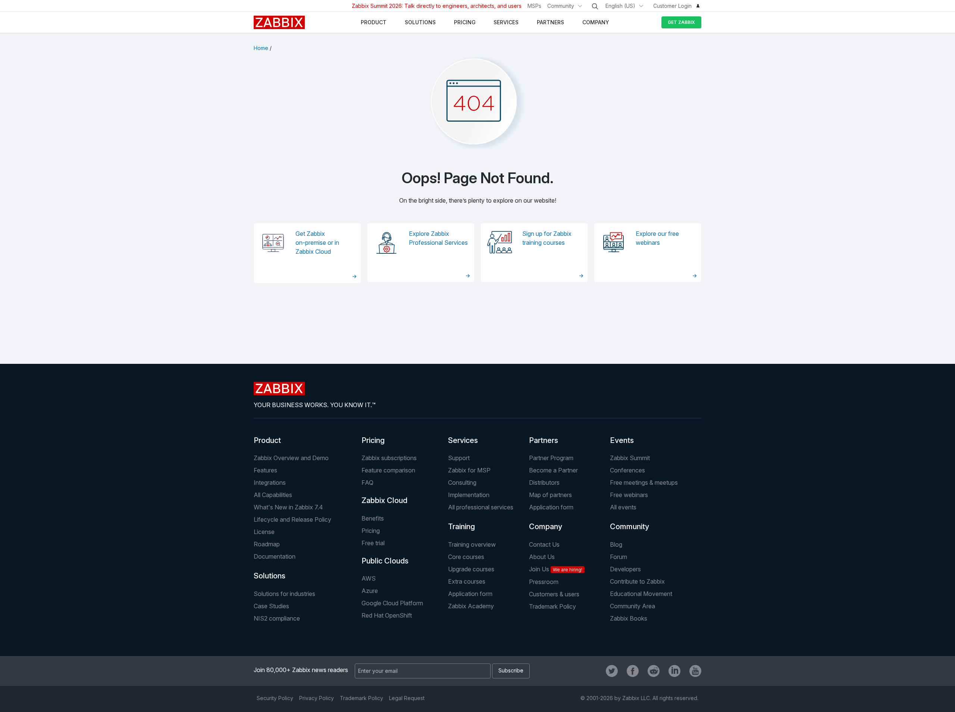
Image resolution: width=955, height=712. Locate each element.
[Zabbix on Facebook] (633, 671)
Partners (543, 440)
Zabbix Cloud (384, 500)
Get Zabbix (681, 22)
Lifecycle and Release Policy (292, 519)
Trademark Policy (552, 606)
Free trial (373, 543)
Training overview (472, 544)
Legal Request (407, 698)
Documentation (274, 556)
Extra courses (466, 581)
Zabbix (279, 22)
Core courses (466, 556)
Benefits (372, 518)
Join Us (555, 569)
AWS (368, 578)
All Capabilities (273, 495)
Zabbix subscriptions (389, 458)
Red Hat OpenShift (386, 615)
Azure (369, 590)
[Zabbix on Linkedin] (674, 671)
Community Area (632, 606)
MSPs (534, 6)
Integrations (270, 482)
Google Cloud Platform (392, 603)
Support (459, 458)
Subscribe (510, 670)
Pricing (373, 440)
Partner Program (551, 458)
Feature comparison (388, 470)
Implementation (468, 495)
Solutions (269, 575)
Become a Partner (553, 470)
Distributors (544, 482)
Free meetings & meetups (644, 482)
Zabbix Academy (471, 606)
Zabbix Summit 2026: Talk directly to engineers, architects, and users (437, 6)
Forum (618, 556)
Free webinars (629, 495)
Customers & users (554, 594)
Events (622, 440)
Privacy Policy (316, 698)
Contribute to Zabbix (637, 581)
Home (261, 48)
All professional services (480, 507)
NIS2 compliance (277, 618)
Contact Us (544, 544)
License (264, 531)
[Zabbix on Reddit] (654, 671)
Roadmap (267, 544)
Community (560, 6)
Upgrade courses (471, 569)
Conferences (627, 470)
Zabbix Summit (630, 458)
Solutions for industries (284, 593)
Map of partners (550, 495)
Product (267, 440)
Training (461, 526)
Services (463, 440)
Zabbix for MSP (469, 470)
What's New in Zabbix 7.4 (288, 507)
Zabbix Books (628, 618)
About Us (542, 556)
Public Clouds (384, 560)
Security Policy (275, 698)
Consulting (462, 482)
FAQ (367, 482)
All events (623, 507)
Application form (551, 507)
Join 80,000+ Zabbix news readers (301, 670)
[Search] (595, 6)
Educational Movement (641, 593)
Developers (625, 569)
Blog (616, 544)
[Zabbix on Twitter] (612, 671)
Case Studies (271, 606)
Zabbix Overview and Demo (291, 458)
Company (545, 526)
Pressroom (543, 581)
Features (265, 470)
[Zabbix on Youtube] (695, 671)
